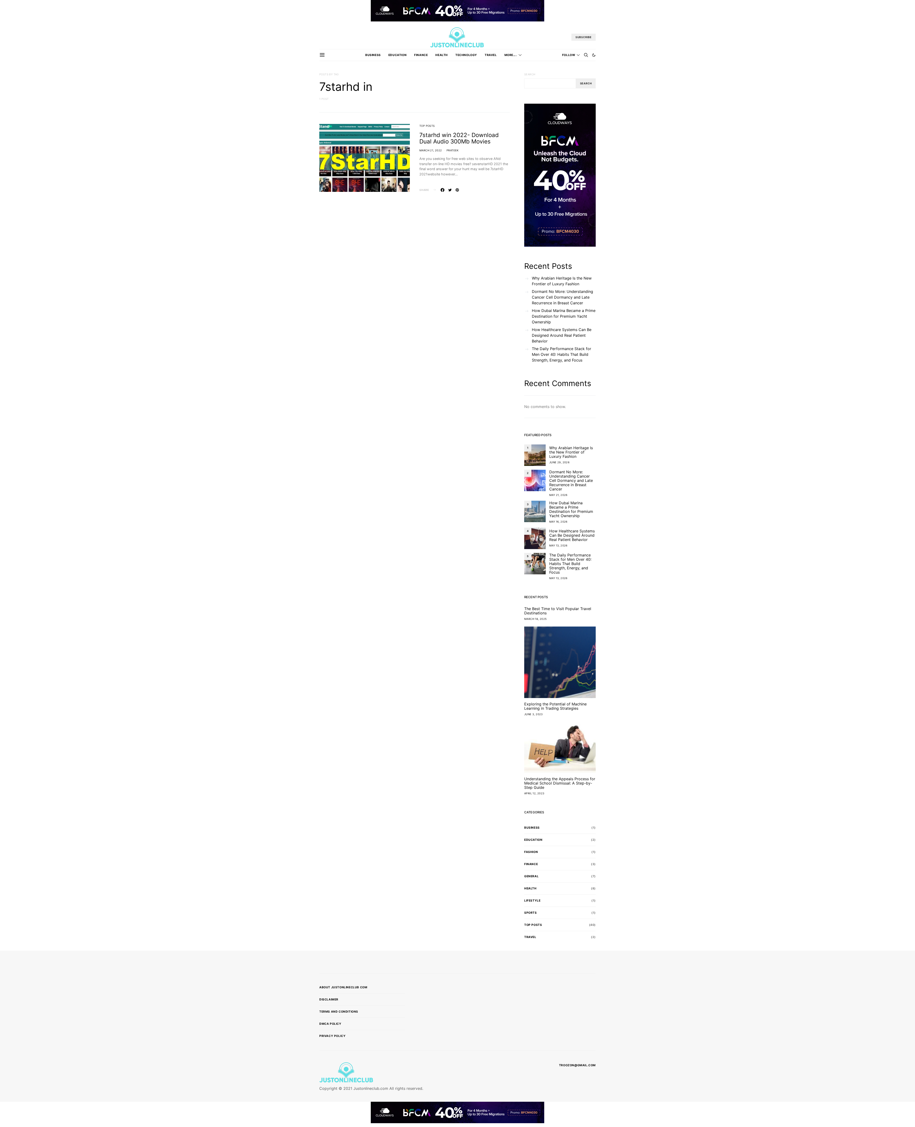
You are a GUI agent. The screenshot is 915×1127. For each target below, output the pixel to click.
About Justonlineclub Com (343, 987)
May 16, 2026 (558, 521)
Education (397, 55)
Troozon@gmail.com (577, 1065)
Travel (491, 55)
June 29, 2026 (559, 462)
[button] (594, 55)
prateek (453, 150)
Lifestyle (532, 900)
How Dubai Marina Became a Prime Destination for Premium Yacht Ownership (563, 316)
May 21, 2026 (558, 495)
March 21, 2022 (430, 150)
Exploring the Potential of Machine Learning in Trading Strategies (555, 706)
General (531, 876)
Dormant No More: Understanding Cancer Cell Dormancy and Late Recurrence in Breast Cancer (562, 297)
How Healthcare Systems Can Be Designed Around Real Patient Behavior (561, 335)
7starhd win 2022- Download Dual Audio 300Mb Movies (459, 138)
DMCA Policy (330, 1023)
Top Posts (427, 125)
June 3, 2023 (533, 714)
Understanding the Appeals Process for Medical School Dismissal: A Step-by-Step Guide (559, 783)
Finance (421, 55)
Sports (530, 912)
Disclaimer (328, 999)
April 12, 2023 (534, 793)
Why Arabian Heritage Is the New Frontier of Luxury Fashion (562, 281)
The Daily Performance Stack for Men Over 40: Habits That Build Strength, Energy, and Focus (561, 354)
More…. (510, 55)
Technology (466, 55)
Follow (568, 55)
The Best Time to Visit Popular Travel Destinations (557, 610)
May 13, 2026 (558, 545)
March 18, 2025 (535, 619)
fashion (531, 852)
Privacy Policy (332, 1036)
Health (441, 55)
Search (529, 74)
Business (373, 55)
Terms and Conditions (338, 1011)
